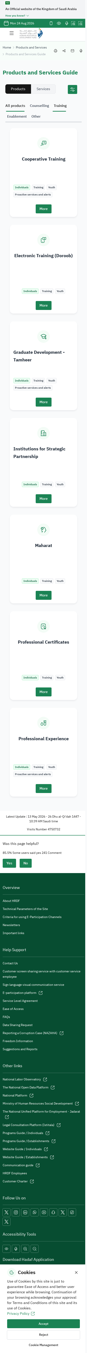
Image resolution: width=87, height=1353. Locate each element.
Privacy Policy (18, 1313)
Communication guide (18, 1165)
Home (7, 47)
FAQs (6, 1017)
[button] (6, 1249)
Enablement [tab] (17, 116)
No (25, 863)
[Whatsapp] (34, 1212)
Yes (9, 863)
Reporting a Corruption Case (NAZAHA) (30, 1033)
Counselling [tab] (39, 105)
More (43, 209)
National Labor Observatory (22, 1079)
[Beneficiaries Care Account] (62, 1212)
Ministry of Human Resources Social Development (38, 1103)
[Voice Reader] (66, 23)
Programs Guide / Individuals (23, 1133)
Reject (43, 1334)
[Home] (31, 33)
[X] (6, 1212)
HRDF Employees (15, 1173)
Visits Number (37, 829)
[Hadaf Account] (6, 1222)
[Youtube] (44, 1212)
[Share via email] (72, 50)
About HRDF (11, 901)
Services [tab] (43, 89)
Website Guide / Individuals (22, 1149)
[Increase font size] (73, 23)
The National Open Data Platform (25, 1087)
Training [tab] (60, 105)
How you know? (15, 16)
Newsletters (11, 925)
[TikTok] (72, 1212)
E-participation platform (19, 992)
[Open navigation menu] (11, 33)
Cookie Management (43, 1345)
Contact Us (10, 963)
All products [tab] (15, 105)
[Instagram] (16, 1212)
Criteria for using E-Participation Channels (32, 917)
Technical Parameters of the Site (25, 909)
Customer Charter (15, 1181)
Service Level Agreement (20, 1001)
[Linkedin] (25, 1212)
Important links (13, 933)
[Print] (55, 50)
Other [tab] (36, 116)
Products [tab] (18, 89)
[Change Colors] (59, 23)
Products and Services (31, 47)
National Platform (15, 1095)
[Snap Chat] (53, 1212)
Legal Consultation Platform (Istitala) (28, 1125)
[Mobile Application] (51, 23)
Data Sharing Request (18, 1025)
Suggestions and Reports (20, 1049)
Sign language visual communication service (33, 984)
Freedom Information (18, 1041)
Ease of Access (13, 1009)
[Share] (64, 50)
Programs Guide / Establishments (26, 1141)
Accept (43, 1323)
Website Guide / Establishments (25, 1157)
